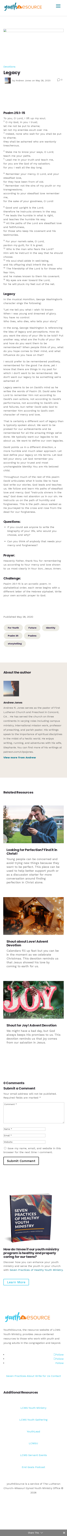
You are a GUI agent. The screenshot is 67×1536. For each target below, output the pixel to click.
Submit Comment (21, 1161)
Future (32, 627)
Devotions (9, 66)
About (30, 1375)
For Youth (13, 627)
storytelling (15, 643)
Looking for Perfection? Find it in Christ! (32, 852)
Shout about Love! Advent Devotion (27, 943)
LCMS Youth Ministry (33, 1407)
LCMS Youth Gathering (33, 1419)
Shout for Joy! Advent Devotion (32, 1025)
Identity (50, 627)
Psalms (32, 635)
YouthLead (33, 1431)
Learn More (16, 1282)
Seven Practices (16, 1375)
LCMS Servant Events (33, 1455)
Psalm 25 (13, 635)
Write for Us (43, 1375)
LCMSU (33, 1443)
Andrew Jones (23, 80)
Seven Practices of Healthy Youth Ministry (36, 1269)
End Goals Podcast (33, 1467)
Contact (56, 1375)
